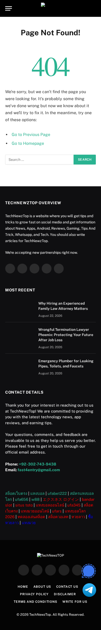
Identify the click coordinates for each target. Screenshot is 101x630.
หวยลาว (78, 517)
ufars (57, 511)
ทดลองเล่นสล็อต (31, 517)
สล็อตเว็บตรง (16, 493)
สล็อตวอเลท (58, 517)
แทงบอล (37, 493)
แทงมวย (29, 523)
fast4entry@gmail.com (39, 470)
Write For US (74, 602)
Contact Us (67, 586)
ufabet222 (57, 493)
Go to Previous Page (31, 134)
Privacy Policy (34, 594)
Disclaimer (65, 594)
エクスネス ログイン (61, 499)
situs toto (24, 505)
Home (23, 586)
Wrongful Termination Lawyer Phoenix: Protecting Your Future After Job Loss (65, 334)
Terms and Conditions (35, 602)
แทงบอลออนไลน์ (50, 505)
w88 (35, 499)
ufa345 (74, 505)
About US (42, 586)
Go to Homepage (28, 143)
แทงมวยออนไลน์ (35, 511)
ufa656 (21, 499)
